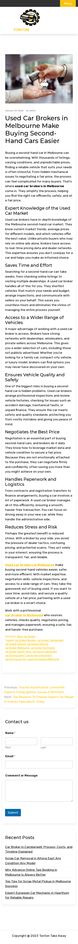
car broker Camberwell (50, 640)
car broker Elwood (15, 644)
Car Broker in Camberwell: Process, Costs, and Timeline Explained (38, 849)
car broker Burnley (25, 640)
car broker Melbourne (17, 648)
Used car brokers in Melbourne (29, 565)
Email (10, 756)
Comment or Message (21, 775)
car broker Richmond (42, 648)
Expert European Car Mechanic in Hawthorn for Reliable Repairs (37, 895)
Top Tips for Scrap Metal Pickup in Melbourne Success (38, 884)
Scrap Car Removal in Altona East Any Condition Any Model (33, 860)
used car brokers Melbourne (43, 659)
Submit (13, 812)
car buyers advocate (44, 651)
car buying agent (15, 655)
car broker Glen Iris (37, 644)
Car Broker (29, 636)
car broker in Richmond (24, 615)
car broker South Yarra (18, 651)
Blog (19, 636)
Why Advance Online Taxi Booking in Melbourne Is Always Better (31, 872)
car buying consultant (39, 655)
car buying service (15, 659)
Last (43, 747)
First (8, 747)
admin (32, 110)
